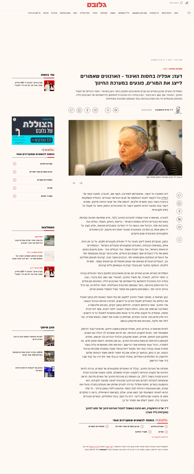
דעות (75, 13)
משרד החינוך (141, 431)
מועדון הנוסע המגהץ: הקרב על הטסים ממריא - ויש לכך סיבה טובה (27, 257)
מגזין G (54, 13)
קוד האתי (109, 446)
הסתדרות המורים (96, 426)
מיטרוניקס (38, 237)
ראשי (176, 13)
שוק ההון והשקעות (139, 13)
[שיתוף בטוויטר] (71, 110)
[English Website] (189, 12)
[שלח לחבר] (179, 227)
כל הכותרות (154, 13)
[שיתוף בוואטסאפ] (79, 110)
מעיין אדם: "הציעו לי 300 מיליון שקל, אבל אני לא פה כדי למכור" (28, 84)
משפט (112, 13)
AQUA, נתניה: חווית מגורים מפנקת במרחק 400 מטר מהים (27, 353)
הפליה (164, 197)
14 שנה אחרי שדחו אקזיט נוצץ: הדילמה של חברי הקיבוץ (28, 241)
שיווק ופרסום (65, 13)
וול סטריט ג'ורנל (34, 13)
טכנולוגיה (103, 13)
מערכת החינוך (175, 68)
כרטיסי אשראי (37, 252)
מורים (161, 431)
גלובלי (94, 13)
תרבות (46, 13)
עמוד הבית (178, 60)
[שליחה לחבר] (95, 110)
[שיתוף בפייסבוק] (87, 110)
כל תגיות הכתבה (161, 437)
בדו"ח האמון (94, 446)
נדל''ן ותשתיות (123, 13)
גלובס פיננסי (166, 13)
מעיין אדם (38, 268)
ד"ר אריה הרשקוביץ (158, 60)
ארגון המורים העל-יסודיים (127, 426)
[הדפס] (116, 110)
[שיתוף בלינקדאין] (179, 219)
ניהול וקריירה (85, 13)
